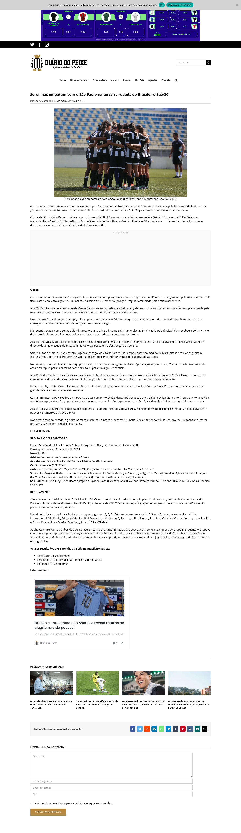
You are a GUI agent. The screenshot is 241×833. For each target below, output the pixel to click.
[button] (176, 80)
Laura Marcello (43, 100)
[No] (237, 5)
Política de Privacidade (180, 5)
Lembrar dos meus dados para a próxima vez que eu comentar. (73, 803)
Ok (161, 5)
